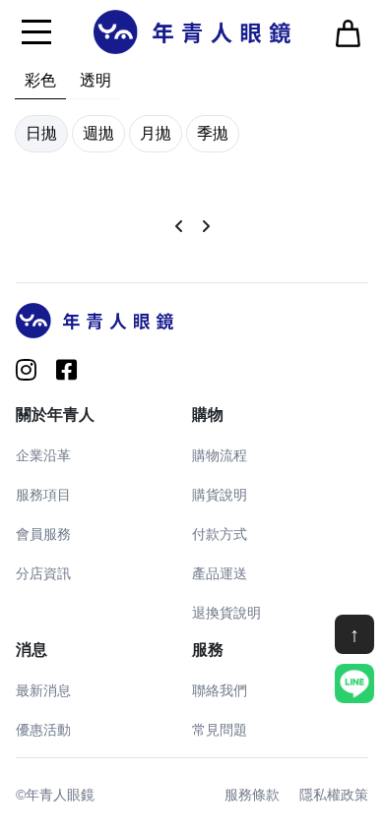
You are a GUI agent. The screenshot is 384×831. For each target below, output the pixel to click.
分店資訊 (43, 573)
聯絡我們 (219, 690)
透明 (95, 80)
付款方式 (219, 534)
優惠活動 (43, 730)
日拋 (41, 133)
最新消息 (43, 690)
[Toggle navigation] (36, 31)
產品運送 (219, 573)
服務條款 (252, 794)
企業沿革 (43, 455)
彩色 (40, 80)
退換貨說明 (226, 613)
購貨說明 (219, 495)
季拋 (212, 133)
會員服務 (43, 534)
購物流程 (219, 455)
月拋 (155, 133)
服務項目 (43, 495)
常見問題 (219, 730)
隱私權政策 (333, 794)
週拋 (98, 133)
